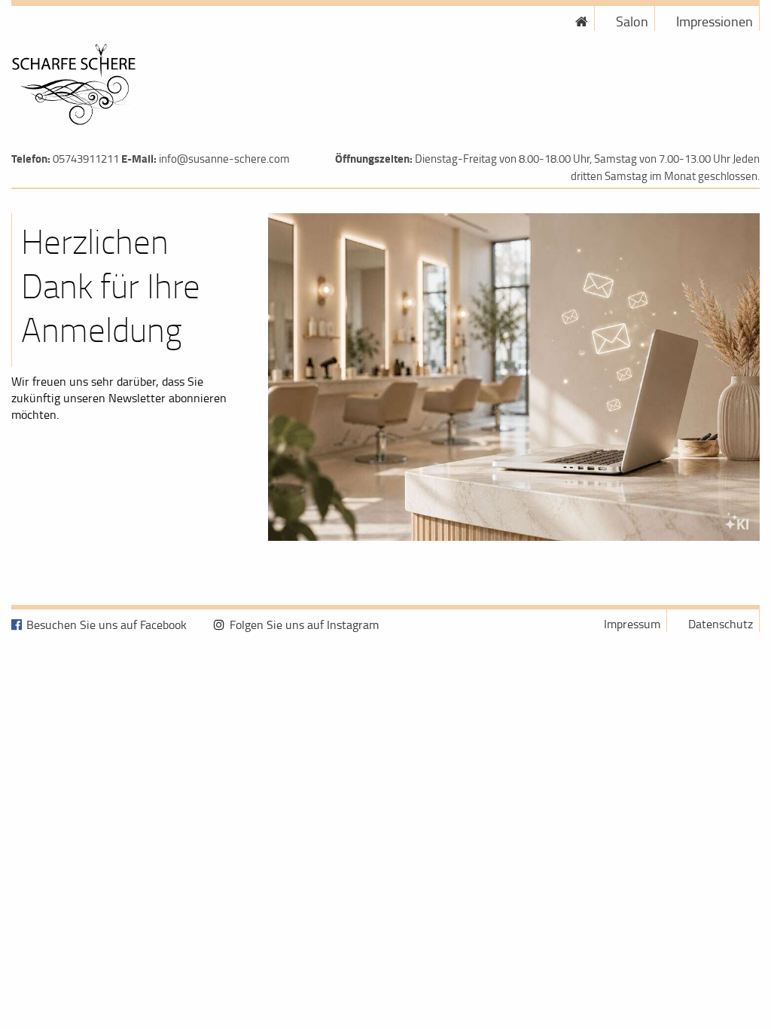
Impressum (632, 623)
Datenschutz (720, 623)
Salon (632, 21)
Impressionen (714, 21)
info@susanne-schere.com (224, 158)
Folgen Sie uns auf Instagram (304, 624)
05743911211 (86, 158)
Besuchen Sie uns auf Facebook (106, 624)
